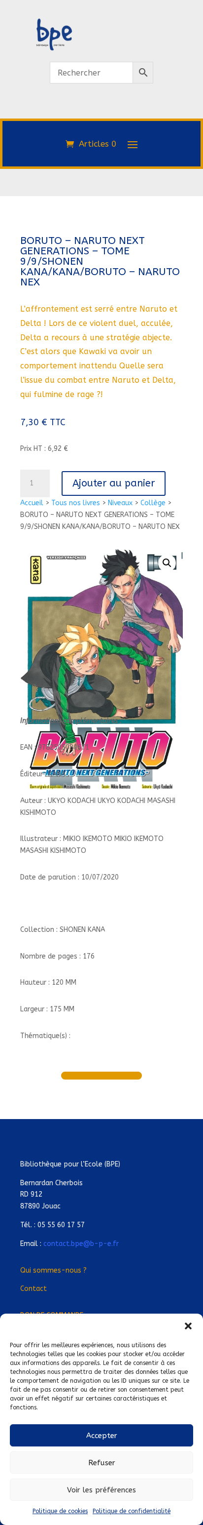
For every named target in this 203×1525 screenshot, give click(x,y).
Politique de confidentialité (131, 1511)
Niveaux (120, 503)
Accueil (31, 503)
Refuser (101, 1462)
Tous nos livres (75, 503)
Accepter (101, 1435)
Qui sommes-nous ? (53, 1270)
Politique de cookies (60, 1511)
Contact (33, 1288)
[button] (188, 1326)
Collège (153, 503)
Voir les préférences (101, 1489)
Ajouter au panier (113, 483)
